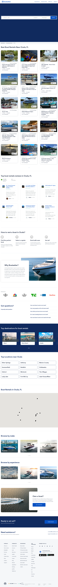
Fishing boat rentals (23, 550)
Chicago (32, 561)
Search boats (14, 545)
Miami (32, 546)
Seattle (32, 559)
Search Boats (51, 521)
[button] (37, 414)
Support (55, 1)
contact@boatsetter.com (53, 531)
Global (32, 576)
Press (5, 558)
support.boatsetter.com (53, 533)
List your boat (44, 1)
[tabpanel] (10, 338)
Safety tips (14, 571)
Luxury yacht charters (24, 552)
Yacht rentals (22, 554)
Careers (5, 560)
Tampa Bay (33, 557)
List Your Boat (39, 504)
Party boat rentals (23, 558)
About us (50, 1)
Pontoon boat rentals (24, 556)
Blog (13, 560)
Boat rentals (22, 545)
